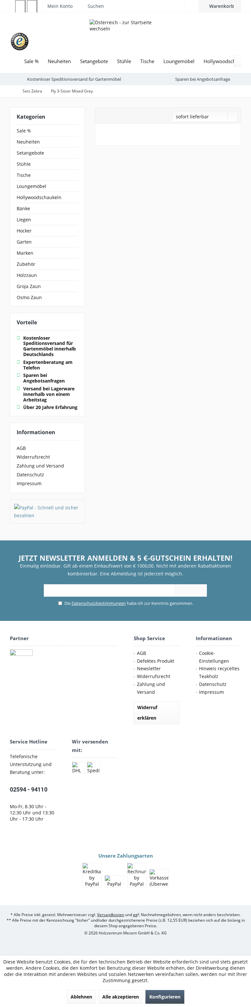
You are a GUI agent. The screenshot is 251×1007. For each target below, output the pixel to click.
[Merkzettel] (191, 6)
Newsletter (149, 668)
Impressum (29, 483)
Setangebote (30, 153)
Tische (24, 175)
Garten (24, 242)
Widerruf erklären (147, 712)
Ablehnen (81, 997)
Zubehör (26, 264)
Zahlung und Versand (40, 466)
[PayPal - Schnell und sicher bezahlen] (47, 512)
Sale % (24, 131)
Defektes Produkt (155, 661)
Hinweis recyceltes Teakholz (219, 672)
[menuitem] (219, 6)
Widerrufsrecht (33, 457)
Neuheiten (28, 142)
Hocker (24, 231)
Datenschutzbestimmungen (99, 603)
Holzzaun (27, 275)
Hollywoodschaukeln (39, 197)
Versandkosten (110, 914)
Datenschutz (30, 474)
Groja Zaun (29, 286)
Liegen (24, 219)
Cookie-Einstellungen (214, 657)
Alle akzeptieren (120, 997)
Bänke (23, 208)
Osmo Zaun (29, 297)
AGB (21, 448)
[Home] (15, 61)
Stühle (24, 164)
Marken (25, 253)
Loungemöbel (31, 186)
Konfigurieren (164, 997)
